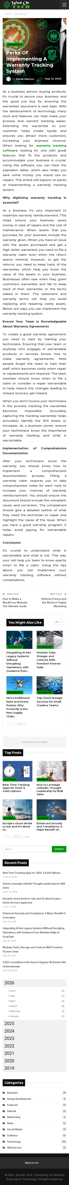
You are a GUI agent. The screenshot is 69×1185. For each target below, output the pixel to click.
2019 (9, 1068)
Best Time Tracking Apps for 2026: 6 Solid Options (32, 872)
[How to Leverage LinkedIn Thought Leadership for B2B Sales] (51, 771)
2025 (9, 1023)
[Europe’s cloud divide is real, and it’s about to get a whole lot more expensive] (17, 809)
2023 (9, 1038)
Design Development (19, 1098)
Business (43, 779)
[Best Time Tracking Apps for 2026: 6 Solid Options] (17, 771)
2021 (9, 1053)
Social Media (14, 1129)
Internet (11, 1111)
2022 (9, 1046)
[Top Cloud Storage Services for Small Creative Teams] (50, 685)
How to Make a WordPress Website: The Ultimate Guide (15, 602)
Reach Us (32, 1162)
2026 (9, 982)
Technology (14, 44)
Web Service (14, 1147)
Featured (12, 1105)
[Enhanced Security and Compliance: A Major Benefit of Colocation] (51, 809)
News (10, 1123)
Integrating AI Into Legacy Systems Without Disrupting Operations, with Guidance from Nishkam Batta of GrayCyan (33, 932)
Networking (13, 1117)
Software (10, 779)
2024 (9, 1031)
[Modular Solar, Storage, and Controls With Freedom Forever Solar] (50, 640)
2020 (9, 1060)
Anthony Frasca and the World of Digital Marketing (53, 602)
